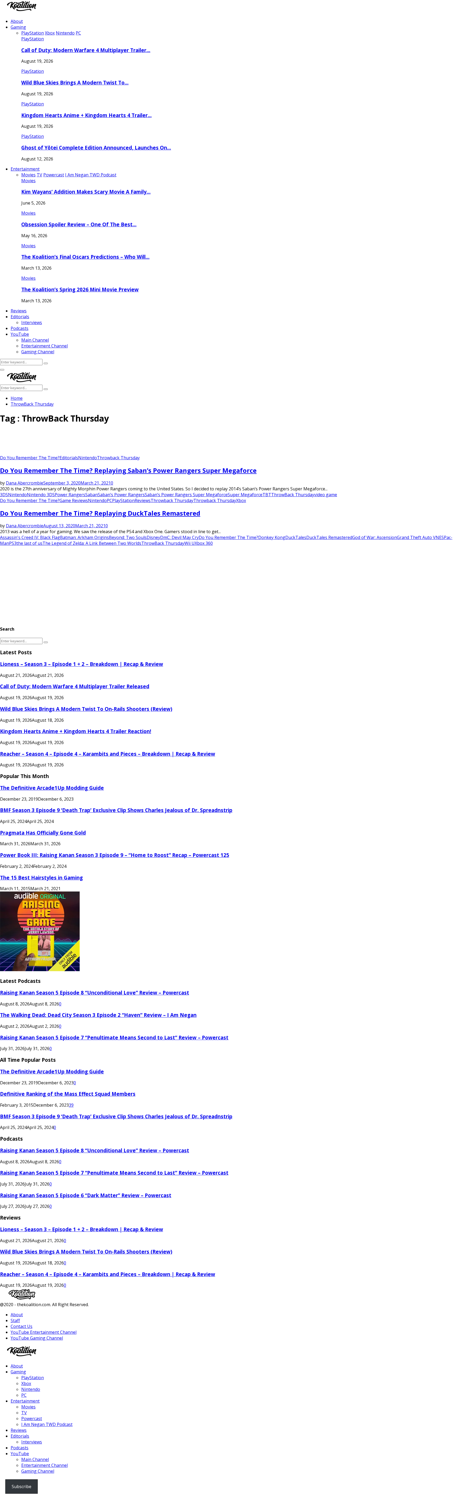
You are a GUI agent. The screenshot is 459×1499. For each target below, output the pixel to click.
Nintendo (87, 458)
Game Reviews (74, 500)
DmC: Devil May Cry (179, 537)
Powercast (31, 1418)
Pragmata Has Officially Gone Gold (43, 832)
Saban (91, 495)
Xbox (241, 500)
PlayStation (32, 39)
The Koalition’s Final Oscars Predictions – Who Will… (85, 256)
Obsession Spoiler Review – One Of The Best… (79, 224)
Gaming (18, 27)
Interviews (31, 322)
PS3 (12, 543)
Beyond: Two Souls (128, 537)
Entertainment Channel (44, 346)
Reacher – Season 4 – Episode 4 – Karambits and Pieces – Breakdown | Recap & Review (107, 753)
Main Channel (35, 340)
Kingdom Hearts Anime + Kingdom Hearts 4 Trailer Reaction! (75, 731)
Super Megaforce (245, 495)
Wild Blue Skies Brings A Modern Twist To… (75, 82)
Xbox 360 (204, 543)
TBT (266, 495)
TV (24, 1413)
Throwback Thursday (118, 458)
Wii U (189, 543)
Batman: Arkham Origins (84, 537)
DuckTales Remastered (329, 537)
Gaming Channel (37, 352)
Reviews (19, 311)
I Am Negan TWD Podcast (47, 1424)
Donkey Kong (271, 537)
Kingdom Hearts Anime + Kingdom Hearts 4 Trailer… (86, 115)
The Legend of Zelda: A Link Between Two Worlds (91, 543)
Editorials (20, 317)
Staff (15, 1320)
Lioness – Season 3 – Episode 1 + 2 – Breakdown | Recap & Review (81, 664)
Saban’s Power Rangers (121, 495)
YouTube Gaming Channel (37, 1338)
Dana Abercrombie (24, 483)
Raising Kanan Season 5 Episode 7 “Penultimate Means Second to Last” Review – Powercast (114, 1037)
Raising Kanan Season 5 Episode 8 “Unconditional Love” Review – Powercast (94, 992)
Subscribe (21, 1486)
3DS (4, 495)
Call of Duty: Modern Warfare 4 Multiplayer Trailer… (85, 50)
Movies (28, 181)
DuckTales (295, 537)
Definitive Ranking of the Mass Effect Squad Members (67, 1093)
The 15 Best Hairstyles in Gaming (41, 877)
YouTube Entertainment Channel (43, 1332)
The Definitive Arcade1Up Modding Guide (52, 787)
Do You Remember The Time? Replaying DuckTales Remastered (100, 513)
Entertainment (25, 169)
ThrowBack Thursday (292, 495)
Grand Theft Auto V (416, 537)
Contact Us (21, 1326)
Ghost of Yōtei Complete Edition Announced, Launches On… (96, 147)
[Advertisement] (96, 441)
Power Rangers (70, 495)
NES (440, 537)
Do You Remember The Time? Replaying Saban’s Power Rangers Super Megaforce (128, 470)
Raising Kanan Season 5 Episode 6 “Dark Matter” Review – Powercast (85, 1195)
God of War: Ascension (374, 537)
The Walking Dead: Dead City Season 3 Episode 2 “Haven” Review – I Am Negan (98, 1015)
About (17, 21)
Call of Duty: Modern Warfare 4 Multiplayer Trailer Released (74, 686)
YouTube (20, 334)
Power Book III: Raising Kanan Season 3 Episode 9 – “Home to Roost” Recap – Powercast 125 (114, 855)
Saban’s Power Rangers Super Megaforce (186, 495)
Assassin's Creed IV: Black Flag (30, 537)
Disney (153, 537)
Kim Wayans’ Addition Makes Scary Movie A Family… (86, 191)
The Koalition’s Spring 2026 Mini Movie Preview (80, 289)
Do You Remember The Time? (30, 458)
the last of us (29, 543)
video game (325, 495)
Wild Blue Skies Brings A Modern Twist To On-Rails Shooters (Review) (86, 709)
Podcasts (19, 328)
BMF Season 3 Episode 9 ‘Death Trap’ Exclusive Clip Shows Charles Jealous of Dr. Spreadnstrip (116, 810)
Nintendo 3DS (41, 495)
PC (109, 500)
